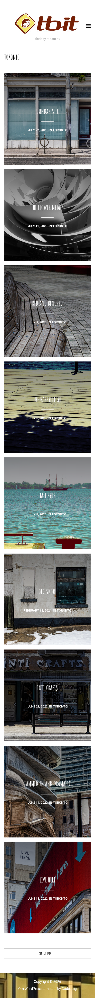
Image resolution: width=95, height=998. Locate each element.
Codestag (69, 989)
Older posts (45, 954)
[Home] (47, 23)
